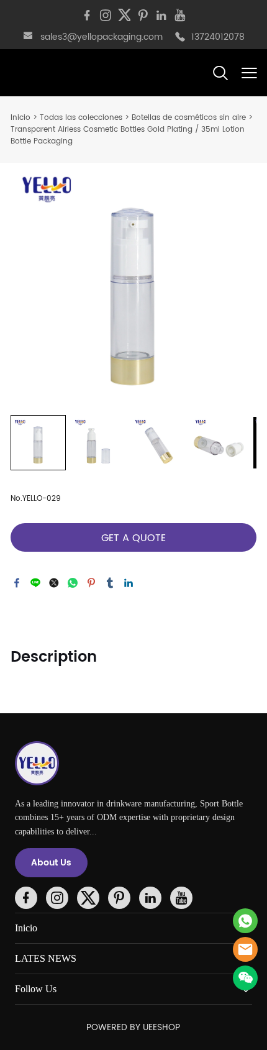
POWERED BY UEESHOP (133, 1027)
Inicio (20, 118)
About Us (51, 863)
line (35, 583)
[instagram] (105, 15)
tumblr (110, 583)
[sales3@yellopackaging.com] (28, 37)
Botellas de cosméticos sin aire (189, 118)
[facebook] (87, 15)
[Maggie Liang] (245, 920)
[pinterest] (143, 15)
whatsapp (72, 583)
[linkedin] (161, 15)
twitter (54, 583)
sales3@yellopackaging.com (101, 37)
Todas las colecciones (81, 118)
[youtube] (180, 15)
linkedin (128, 583)
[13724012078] (180, 37)
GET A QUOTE (133, 538)
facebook (17, 583)
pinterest (91, 583)
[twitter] (124, 15)
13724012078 (218, 37)
